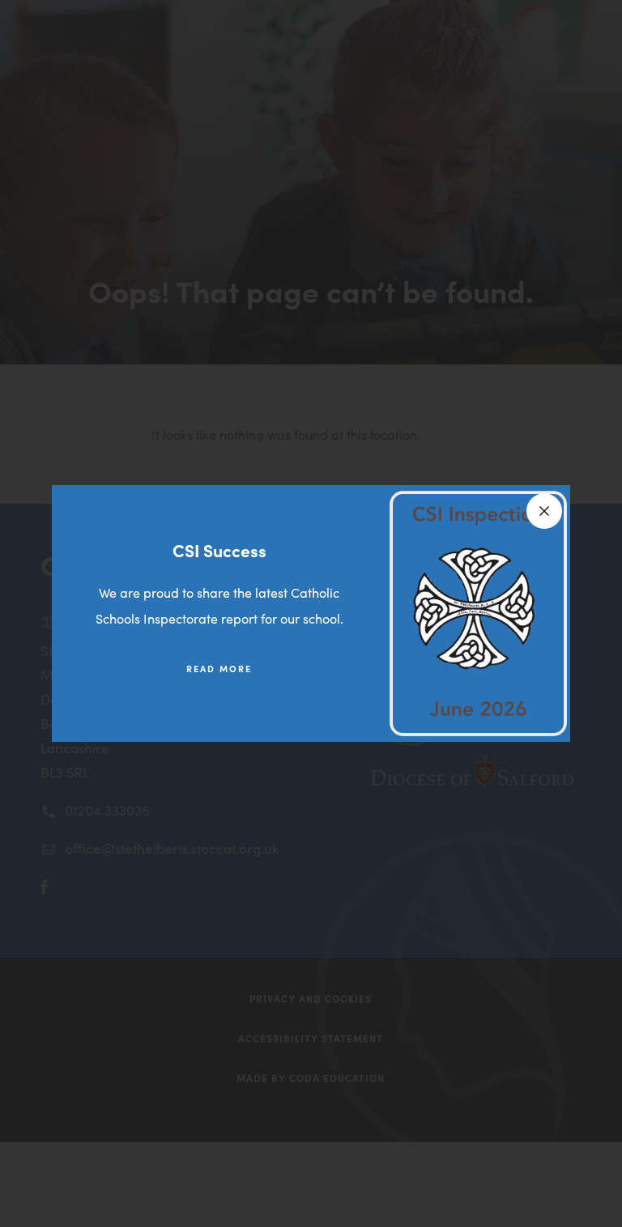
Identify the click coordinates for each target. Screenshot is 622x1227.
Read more (219, 668)
